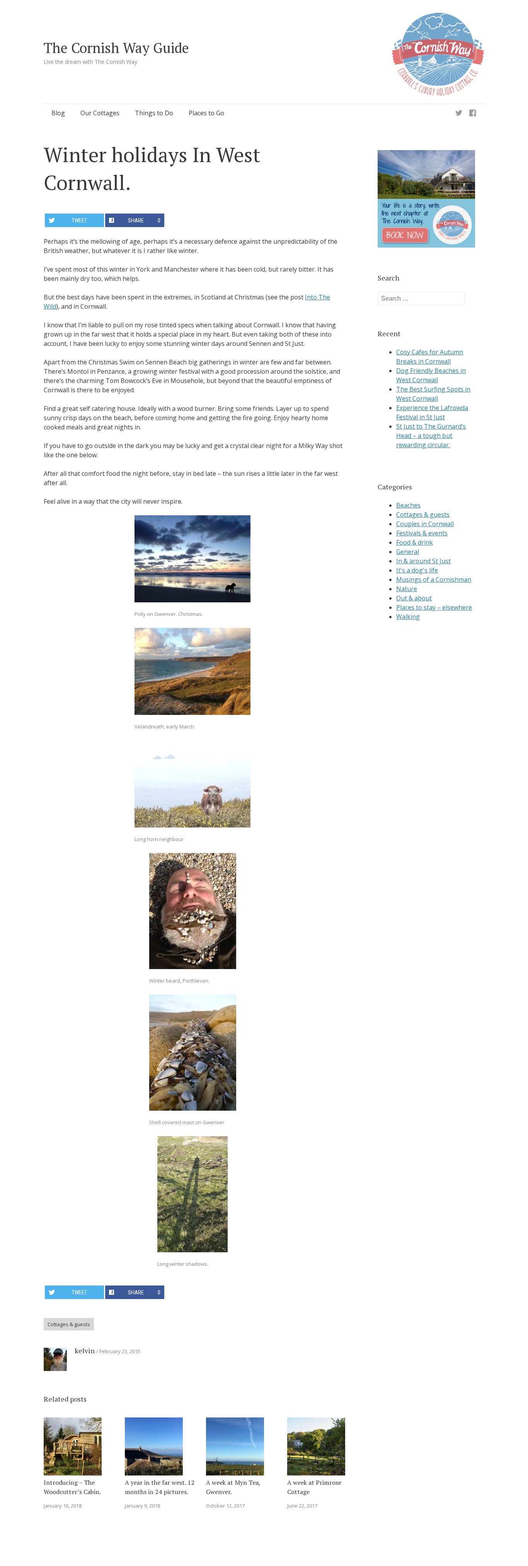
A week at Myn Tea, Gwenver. (233, 1487)
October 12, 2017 (225, 1505)
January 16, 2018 (63, 1505)
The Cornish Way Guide (116, 48)
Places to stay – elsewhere (434, 607)
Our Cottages (99, 113)
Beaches (408, 505)
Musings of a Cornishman (433, 579)
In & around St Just (423, 561)
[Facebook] (473, 113)
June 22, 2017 (302, 1505)
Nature (406, 589)
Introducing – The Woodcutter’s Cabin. (72, 1487)
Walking (408, 616)
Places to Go (206, 113)
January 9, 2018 (142, 1505)
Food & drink (414, 542)
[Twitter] (459, 113)
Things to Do (154, 113)
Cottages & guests (69, 1324)
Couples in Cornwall (425, 524)
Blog (58, 113)
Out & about (414, 598)
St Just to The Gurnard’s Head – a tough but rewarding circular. (431, 435)
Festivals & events (422, 533)
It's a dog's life (417, 570)
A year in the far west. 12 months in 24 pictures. (159, 1487)
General (407, 551)
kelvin (85, 1350)
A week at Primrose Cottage (314, 1487)
